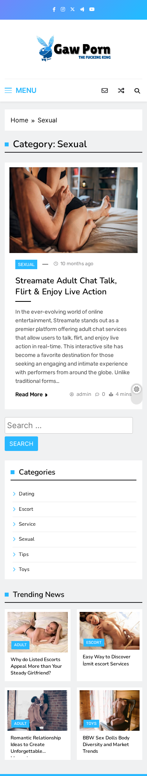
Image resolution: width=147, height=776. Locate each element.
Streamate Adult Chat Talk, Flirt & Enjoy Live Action (66, 286)
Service (27, 524)
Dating (26, 493)
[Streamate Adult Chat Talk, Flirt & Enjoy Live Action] (73, 210)
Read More (29, 394)
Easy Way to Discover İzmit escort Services (107, 660)
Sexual (26, 264)
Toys (24, 569)
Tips (24, 554)
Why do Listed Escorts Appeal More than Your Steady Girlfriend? (36, 666)
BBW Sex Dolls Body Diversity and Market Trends (106, 745)
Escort (26, 509)
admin (83, 394)
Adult (20, 645)
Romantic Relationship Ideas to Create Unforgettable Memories (36, 748)
